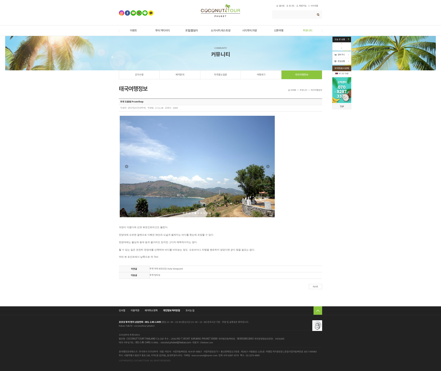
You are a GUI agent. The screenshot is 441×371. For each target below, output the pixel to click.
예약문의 (180, 74)
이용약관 (135, 310)
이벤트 (133, 30)
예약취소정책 (151, 310)
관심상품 (341, 61)
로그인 (291, 6)
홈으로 (282, 6)
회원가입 (302, 6)
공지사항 (139, 74)
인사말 (122, 310)
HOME (293, 90)
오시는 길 (190, 310)
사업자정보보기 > (211, 352)
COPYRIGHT (124, 361)
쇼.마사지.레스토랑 (220, 30)
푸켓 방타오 (155, 275)
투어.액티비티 (162, 30)
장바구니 (341, 54)
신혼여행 (278, 30)
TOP (342, 106)
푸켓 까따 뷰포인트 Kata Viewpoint (166, 269)
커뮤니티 (307, 30)
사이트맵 (314, 6)
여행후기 (261, 74)
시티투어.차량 (249, 30)
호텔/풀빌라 (191, 30)
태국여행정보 (301, 74)
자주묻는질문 (220, 74)
